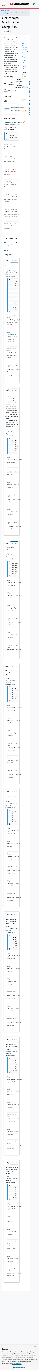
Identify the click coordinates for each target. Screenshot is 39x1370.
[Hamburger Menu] (3, 3)
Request (24, 47)
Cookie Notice (16, 1363)
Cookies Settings (19, 1367)
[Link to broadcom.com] (20, 3)
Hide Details (14, 260)
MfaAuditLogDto (11, 334)
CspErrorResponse (11, 432)
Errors (25, 69)
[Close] (35, 1346)
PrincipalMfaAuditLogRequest (12, 122)
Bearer (6, 250)
